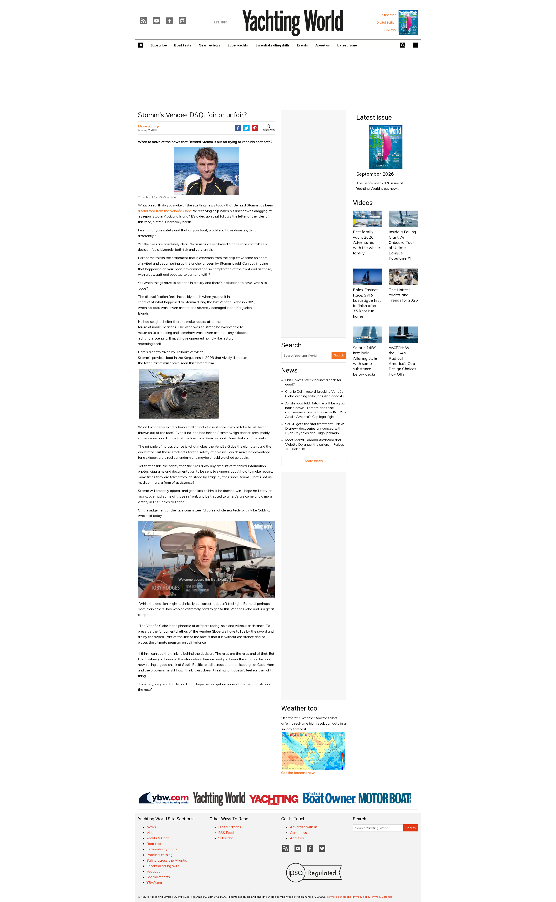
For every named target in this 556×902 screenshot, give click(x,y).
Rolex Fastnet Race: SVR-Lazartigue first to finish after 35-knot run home (367, 302)
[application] (206, 559)
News (289, 370)
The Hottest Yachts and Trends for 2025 (403, 295)
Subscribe (389, 15)
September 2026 (375, 174)
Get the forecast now (298, 772)
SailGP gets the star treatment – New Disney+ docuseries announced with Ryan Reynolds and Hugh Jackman (314, 428)
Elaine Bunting (148, 126)
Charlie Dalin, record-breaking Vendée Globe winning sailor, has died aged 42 (314, 393)
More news (314, 460)
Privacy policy (361, 896)
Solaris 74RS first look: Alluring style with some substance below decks (365, 360)
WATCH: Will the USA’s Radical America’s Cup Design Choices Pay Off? (402, 360)
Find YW (390, 30)
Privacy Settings (382, 896)
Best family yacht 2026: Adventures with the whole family (366, 242)
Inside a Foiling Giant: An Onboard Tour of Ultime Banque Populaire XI (402, 245)
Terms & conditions (339, 896)
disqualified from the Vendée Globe (165, 211)
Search (339, 355)
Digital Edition (386, 23)
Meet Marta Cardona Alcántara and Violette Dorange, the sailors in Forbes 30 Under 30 (314, 444)
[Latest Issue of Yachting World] (408, 22)
